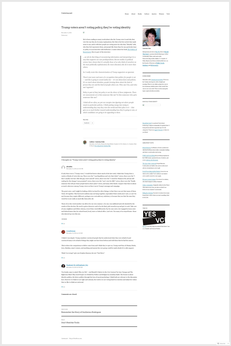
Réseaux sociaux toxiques (149, 179)
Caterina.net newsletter (157, 79)
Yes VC (144, 226)
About (133, 14)
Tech (168, 14)
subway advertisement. (152, 160)
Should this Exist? (147, 123)
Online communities (148, 185)
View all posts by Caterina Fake (102, 146)
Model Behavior (147, 147)
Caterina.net (66, 13)
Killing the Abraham (148, 193)
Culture (146, 14)
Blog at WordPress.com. (75, 338)
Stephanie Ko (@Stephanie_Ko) (77, 265)
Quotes (154, 14)
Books (140, 14)
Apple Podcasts (158, 130)
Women (161, 14)
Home (127, 14)
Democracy (64, 35)
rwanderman (70, 231)
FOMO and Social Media (149, 155)
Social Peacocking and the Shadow (151, 171)
